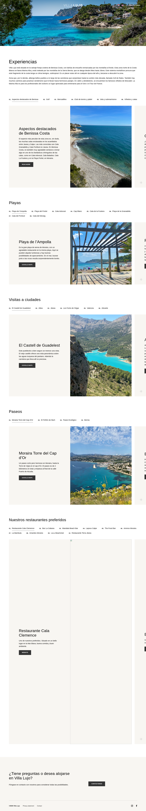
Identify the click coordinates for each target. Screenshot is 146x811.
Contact (39, 806)
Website (25, 652)
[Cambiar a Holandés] (118, 5)
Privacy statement (28, 806)
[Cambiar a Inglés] (122, 5)
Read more (26, 164)
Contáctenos (134, 5)
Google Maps (27, 264)
